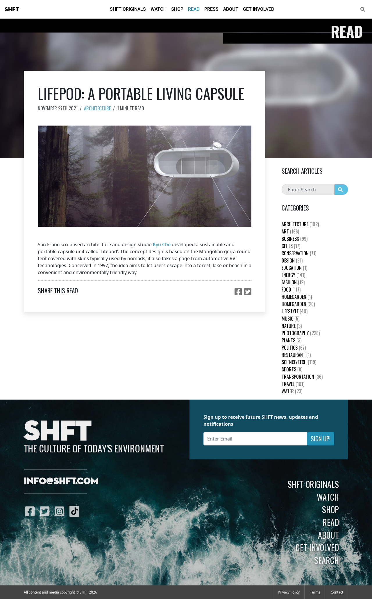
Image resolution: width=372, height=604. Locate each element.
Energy (293, 275)
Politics (294, 347)
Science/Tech (299, 362)
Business (294, 238)
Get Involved (258, 9)
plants (291, 340)
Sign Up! (320, 438)
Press (211, 9)
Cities (291, 245)
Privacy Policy (289, 592)
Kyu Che (162, 244)
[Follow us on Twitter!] (46, 511)
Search (326, 560)
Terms (315, 592)
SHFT (12, 9)
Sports (292, 369)
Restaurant (296, 354)
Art (290, 231)
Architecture (97, 108)
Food (291, 289)
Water (292, 391)
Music (290, 318)
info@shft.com (61, 481)
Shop (177, 9)
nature (292, 325)
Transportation (302, 376)
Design (292, 260)
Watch (159, 9)
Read (194, 9)
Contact (337, 592)
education (294, 267)
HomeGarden (297, 296)
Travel (293, 383)
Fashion (293, 282)
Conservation (299, 253)
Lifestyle (294, 311)
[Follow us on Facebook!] (31, 511)
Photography (301, 333)
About (230, 9)
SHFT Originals (128, 9)
